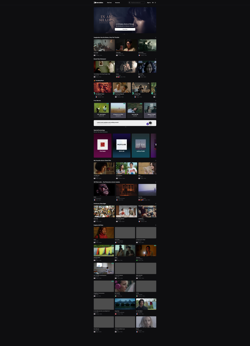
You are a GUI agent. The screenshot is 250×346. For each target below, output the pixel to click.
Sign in (149, 2)
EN (153, 2)
